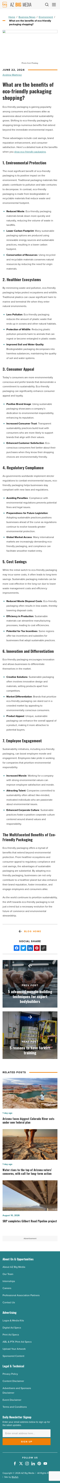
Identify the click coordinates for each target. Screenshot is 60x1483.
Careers (7, 1288)
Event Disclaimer (12, 1400)
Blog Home (32, 931)
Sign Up (26, 1441)
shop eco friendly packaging (30, 152)
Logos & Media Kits (13, 1320)
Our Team (8, 1274)
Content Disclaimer (13, 1381)
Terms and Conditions (15, 1407)
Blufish (15, 1477)
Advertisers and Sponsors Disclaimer (17, 1390)
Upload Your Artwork (14, 1349)
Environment (46, 17)
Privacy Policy (10, 1374)
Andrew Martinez (12, 75)
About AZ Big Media (14, 1267)
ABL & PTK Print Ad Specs (17, 1342)
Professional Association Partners (21, 1295)
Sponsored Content (13, 1356)
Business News (27, 17)
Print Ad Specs (11, 1334)
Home (11, 17)
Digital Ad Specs (12, 1327)
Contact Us (9, 1302)
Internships (9, 1281)
